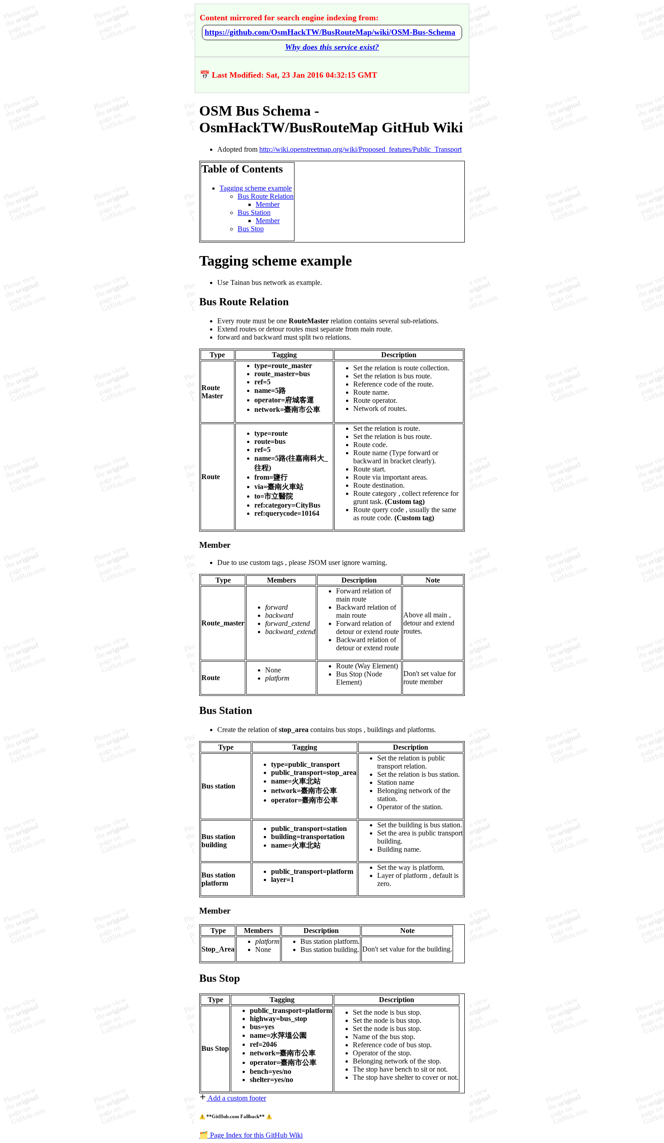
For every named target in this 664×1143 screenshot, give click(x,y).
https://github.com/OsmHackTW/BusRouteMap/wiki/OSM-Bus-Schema (330, 32)
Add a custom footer (236, 1098)
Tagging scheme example (256, 188)
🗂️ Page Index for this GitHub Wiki (251, 1135)
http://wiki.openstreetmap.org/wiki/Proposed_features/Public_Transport (360, 149)
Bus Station (254, 212)
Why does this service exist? (332, 46)
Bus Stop (251, 229)
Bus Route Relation (266, 196)
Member (268, 204)
